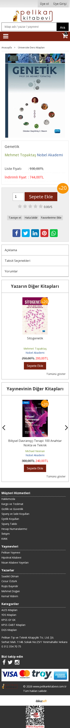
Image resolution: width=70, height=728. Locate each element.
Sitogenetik (35, 338)
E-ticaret (29, 700)
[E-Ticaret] (41, 700)
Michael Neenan (10, 451)
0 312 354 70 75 (11, 646)
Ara (62, 27)
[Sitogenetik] (35, 299)
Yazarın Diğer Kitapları (35, 286)
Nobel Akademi (35, 352)
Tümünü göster (56, 374)
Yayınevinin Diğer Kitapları (35, 389)
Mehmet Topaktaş (35, 348)
